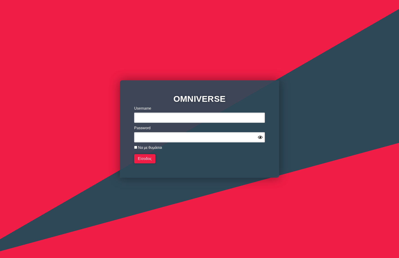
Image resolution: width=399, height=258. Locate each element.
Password (142, 128)
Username (142, 108)
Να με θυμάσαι (149, 148)
